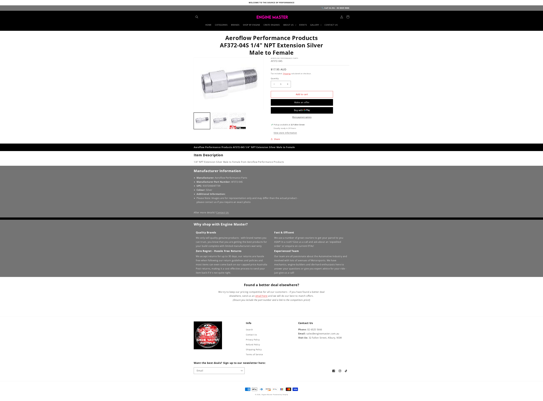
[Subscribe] (241, 370)
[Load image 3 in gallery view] (238, 121)
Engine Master (267, 394)
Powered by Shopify (280, 394)
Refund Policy (253, 344)
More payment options (302, 117)
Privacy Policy (253, 339)
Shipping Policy (254, 349)
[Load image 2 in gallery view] (220, 121)
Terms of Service (254, 354)
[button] (197, 17)
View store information (285, 132)
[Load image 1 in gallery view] (202, 121)
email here (261, 295)
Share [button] (277, 139)
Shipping (287, 73)
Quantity (275, 78)
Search (249, 329)
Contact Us (222, 212)
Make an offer (302, 102)
